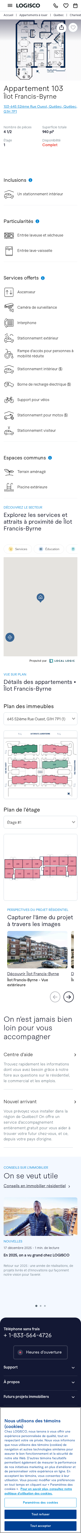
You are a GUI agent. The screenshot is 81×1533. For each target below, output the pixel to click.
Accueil (8, 15)
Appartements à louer (33, 15)
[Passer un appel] (55, 5)
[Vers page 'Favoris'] (65, 5)
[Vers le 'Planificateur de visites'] (75, 5)
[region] (40, 1470)
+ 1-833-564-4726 (28, 1335)
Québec (59, 15)
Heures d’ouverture (44, 1352)
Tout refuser (41, 1514)
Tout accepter (40, 1526)
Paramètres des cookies (40, 1502)
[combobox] (40, 718)
